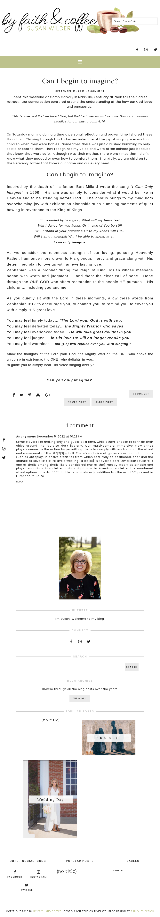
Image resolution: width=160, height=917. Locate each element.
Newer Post (77, 402)
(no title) (51, 720)
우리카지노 (59, 453)
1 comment (96, 91)
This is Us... (109, 738)
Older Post (104, 402)
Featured (118, 870)
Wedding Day (50, 799)
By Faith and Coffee (47, 911)
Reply (20, 482)
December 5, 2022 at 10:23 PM (59, 436)
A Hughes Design (142, 911)
